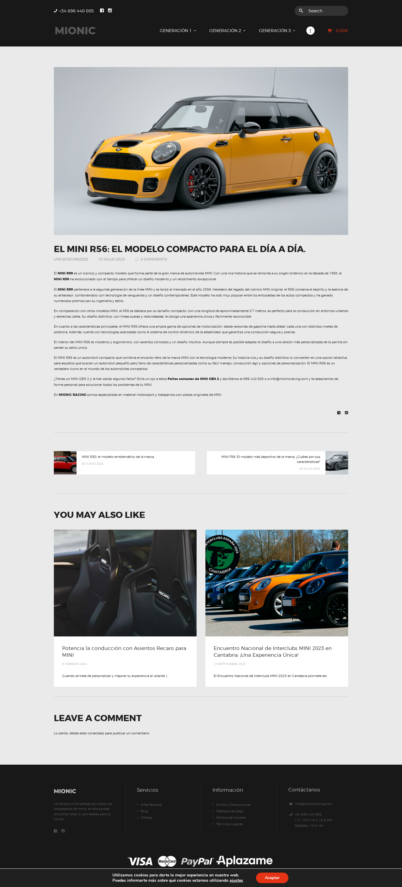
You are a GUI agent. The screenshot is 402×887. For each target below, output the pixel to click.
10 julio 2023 (111, 259)
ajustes (236, 880)
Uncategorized (71, 259)
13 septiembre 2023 (229, 664)
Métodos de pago (229, 811)
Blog (144, 811)
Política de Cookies (231, 818)
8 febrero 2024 (74, 664)
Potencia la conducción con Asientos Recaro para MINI (124, 651)
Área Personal (151, 805)
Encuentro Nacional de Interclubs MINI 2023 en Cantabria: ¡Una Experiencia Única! (273, 651)
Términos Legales (229, 824)
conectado (96, 733)
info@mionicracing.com (314, 804)
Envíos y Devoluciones (233, 805)
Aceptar (272, 878)
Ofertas (146, 818)
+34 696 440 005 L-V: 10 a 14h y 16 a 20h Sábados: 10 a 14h (314, 820)
